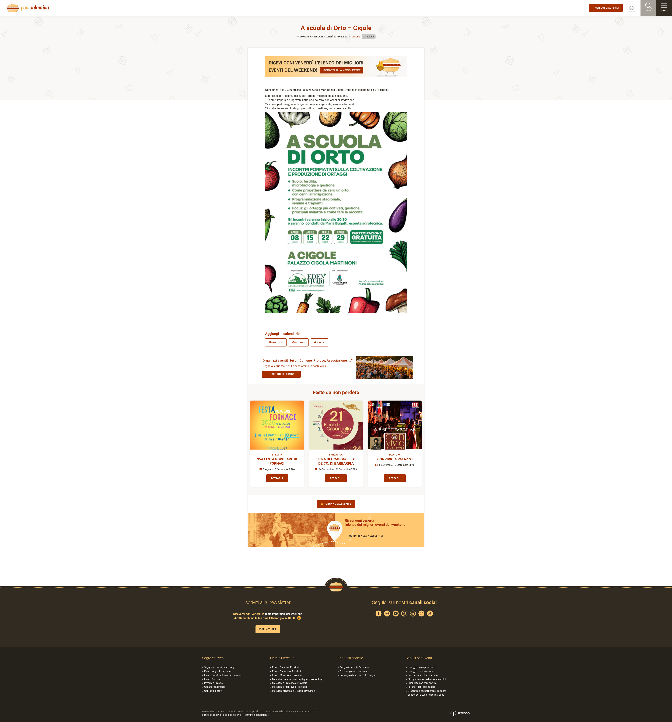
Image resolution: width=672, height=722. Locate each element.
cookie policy (232, 714)
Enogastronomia (350, 658)
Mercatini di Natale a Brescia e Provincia (293, 690)
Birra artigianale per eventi (354, 671)
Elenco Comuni (212, 679)
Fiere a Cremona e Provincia (287, 671)
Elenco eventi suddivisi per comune (223, 675)
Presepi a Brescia (213, 683)
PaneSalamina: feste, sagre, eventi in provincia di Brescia (27, 8)
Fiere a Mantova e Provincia (287, 675)
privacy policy (211, 714)
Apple (320, 342)
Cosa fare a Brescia (214, 686)
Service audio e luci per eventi (423, 675)
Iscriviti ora (267, 629)
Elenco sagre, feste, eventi (218, 671)
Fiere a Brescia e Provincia (286, 667)
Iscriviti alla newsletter (366, 536)
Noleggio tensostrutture (421, 671)
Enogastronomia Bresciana (354, 667)
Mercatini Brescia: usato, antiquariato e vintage (297, 679)
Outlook (277, 342)
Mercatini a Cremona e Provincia (289, 683)
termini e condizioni (256, 714)
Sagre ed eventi (214, 658)
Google (300, 342)
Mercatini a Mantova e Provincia (289, 686)
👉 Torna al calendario (336, 504)
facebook (382, 90)
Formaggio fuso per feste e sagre (358, 675)
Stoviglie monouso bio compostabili (427, 679)
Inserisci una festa (606, 7)
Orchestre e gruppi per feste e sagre (427, 690)
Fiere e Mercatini (282, 658)
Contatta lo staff (213, 690)
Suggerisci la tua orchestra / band (426, 694)
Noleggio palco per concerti (422, 667)
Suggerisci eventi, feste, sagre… (221, 667)
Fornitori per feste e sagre (421, 686)
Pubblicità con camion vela (422, 683)
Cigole (356, 36)
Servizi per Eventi (419, 658)
